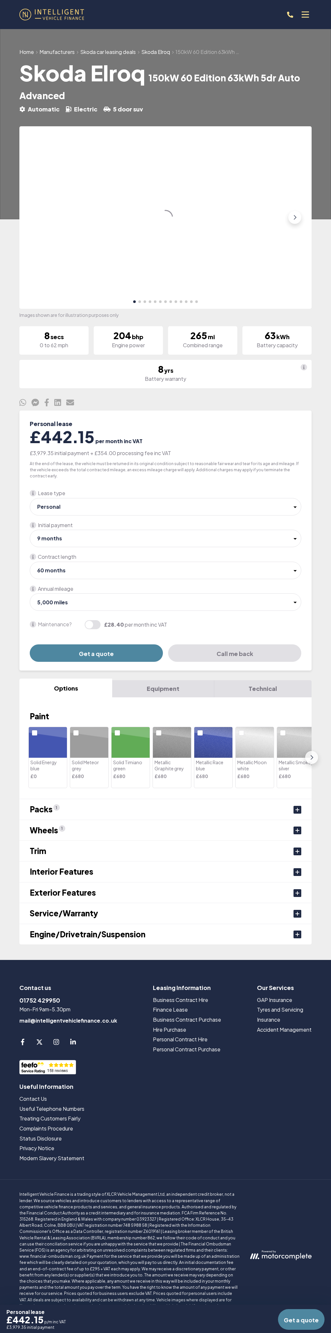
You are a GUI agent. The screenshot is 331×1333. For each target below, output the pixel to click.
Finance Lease (170, 1009)
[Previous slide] (36, 217)
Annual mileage (55, 588)
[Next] (311, 757)
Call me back (235, 653)
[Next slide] (294, 217)
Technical (263, 688)
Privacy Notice (36, 1148)
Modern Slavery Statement (51, 1158)
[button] (134, 301)
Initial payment (55, 525)
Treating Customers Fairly (49, 1118)
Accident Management (284, 1029)
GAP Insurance (274, 999)
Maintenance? (55, 624)
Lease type (51, 493)
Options (66, 688)
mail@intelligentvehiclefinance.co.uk (68, 1020)
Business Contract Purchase (187, 1019)
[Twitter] (39, 1043)
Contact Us (33, 1098)
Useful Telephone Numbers (51, 1108)
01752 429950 (39, 1000)
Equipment (163, 688)
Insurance (268, 1019)
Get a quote (96, 653)
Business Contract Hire (180, 999)
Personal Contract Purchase (186, 1049)
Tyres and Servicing (280, 1009)
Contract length (57, 556)
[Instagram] (56, 1043)
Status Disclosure (40, 1138)
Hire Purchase (169, 1029)
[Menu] (305, 14)
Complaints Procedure (46, 1128)
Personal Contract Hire (180, 1039)
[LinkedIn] (73, 1043)
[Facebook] (22, 1043)
